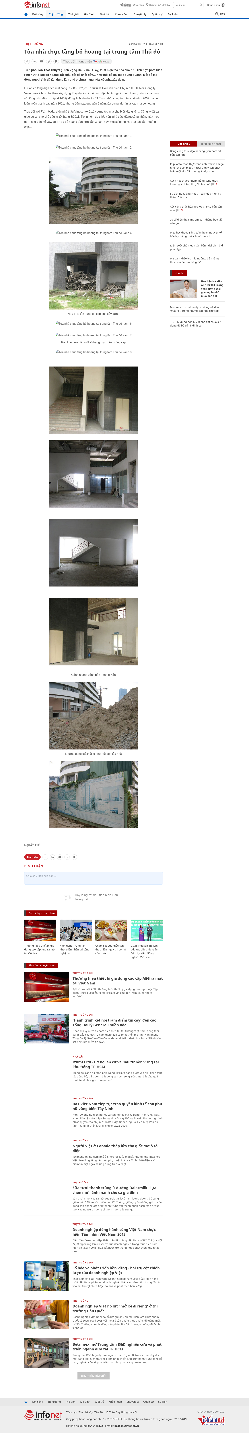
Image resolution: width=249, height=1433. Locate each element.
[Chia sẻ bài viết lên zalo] (34, 61)
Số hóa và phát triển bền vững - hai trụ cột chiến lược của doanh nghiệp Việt (116, 1270)
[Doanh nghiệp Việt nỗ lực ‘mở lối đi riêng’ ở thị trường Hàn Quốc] (46, 1314)
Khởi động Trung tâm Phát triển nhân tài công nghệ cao (75, 949)
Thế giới (73, 14)
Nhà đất (78, 1056)
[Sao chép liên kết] (49, 61)
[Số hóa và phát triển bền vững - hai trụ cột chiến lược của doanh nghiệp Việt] (46, 1276)
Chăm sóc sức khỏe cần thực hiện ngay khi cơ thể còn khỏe (111, 949)
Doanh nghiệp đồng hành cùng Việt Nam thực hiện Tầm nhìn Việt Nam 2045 (114, 1232)
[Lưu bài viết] (56, 61)
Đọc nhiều (184, 143)
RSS (222, 14)
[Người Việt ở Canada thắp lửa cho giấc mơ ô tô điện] (46, 1154)
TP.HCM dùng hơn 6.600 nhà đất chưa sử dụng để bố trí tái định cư (195, 323)
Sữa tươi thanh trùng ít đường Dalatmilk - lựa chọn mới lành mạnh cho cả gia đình (114, 1190)
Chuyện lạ (140, 14)
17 (215, 184)
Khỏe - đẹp (121, 14)
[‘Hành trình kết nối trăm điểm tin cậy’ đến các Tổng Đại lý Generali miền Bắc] (46, 1028)
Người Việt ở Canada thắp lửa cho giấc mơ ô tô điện (115, 1148)
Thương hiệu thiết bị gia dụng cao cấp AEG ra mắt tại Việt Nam (39, 949)
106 (181, 210)
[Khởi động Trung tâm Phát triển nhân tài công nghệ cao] (76, 930)
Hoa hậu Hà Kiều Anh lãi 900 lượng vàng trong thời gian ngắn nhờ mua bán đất (212, 289)
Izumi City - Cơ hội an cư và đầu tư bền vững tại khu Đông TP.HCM (116, 1064)
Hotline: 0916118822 (159, 4)
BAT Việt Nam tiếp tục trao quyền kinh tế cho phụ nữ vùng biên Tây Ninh (117, 1106)
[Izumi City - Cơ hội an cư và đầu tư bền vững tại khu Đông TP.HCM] (46, 1070)
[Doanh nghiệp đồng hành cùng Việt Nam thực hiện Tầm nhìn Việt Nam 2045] (46, 1238)
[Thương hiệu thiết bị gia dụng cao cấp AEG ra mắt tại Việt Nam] (40, 930)
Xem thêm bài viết (93, 1376)
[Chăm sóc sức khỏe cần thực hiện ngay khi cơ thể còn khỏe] (111, 930)
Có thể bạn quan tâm (42, 913)
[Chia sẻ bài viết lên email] (41, 61)
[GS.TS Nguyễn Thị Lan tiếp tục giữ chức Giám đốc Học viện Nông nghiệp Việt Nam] (147, 930)
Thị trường (56, 14)
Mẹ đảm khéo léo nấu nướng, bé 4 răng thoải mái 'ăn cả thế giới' (194, 260)
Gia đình (89, 14)
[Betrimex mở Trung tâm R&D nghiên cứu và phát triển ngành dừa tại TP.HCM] (46, 1353)
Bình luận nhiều (211, 143)
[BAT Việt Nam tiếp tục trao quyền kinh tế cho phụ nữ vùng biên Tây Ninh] (46, 1112)
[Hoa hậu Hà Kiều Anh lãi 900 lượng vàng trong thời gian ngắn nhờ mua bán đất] (183, 289)
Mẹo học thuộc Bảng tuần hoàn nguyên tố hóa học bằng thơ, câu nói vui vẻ (196, 234)
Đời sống (38, 14)
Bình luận (32, 857)
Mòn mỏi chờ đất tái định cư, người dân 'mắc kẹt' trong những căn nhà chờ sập (194, 308)
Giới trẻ (104, 14)
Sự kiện (173, 14)
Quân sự (157, 14)
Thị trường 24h (83, 973)
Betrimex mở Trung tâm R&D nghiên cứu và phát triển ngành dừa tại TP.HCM (117, 1347)
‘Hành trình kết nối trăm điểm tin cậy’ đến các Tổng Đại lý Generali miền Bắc (114, 1022)
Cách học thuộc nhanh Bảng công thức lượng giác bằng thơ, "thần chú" (194, 182)
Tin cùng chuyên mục (42, 965)
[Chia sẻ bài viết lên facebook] (27, 61)
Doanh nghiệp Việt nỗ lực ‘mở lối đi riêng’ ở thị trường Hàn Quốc (115, 1308)
